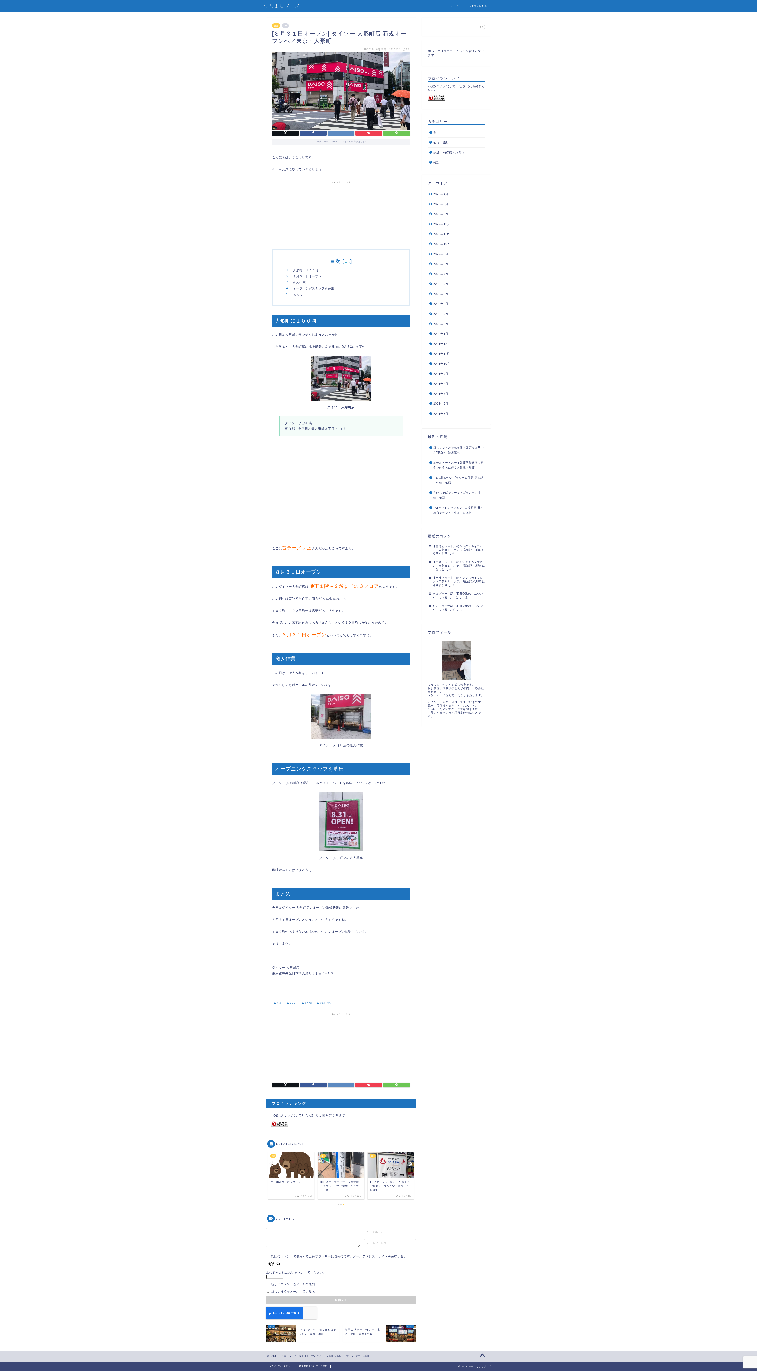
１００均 (308, 1003)
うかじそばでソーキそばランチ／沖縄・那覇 (457, 495)
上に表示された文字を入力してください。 (296, 1272)
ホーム (454, 6)
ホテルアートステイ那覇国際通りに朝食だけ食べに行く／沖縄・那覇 (458, 465)
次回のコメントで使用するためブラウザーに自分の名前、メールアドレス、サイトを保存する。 (339, 1256)
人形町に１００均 (305, 270)
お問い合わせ (478, 6)
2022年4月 (440, 303)
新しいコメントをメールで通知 (293, 1284)
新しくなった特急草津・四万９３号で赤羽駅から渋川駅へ (458, 450)
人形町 (279, 1003)
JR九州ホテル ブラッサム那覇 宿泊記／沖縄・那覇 (458, 480)
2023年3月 (440, 204)
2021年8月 (440, 383)
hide (347, 261)
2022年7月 (440, 274)
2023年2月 (440, 214)
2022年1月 (440, 333)
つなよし (439, 569)
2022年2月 (440, 324)
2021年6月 (440, 403)
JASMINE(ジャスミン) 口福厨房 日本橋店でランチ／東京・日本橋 (458, 510)
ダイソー (293, 1003)
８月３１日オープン (307, 276)
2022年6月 (440, 283)
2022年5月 (440, 294)
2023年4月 (440, 194)
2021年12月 (441, 343)
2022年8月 (440, 264)
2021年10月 (441, 363)
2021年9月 (440, 373)
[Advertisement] (341, 213)
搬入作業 (299, 282)
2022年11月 (441, 234)
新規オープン (325, 1003)
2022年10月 (441, 244)
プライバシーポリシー (281, 1366)
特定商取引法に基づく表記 (313, 1366)
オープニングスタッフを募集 (313, 288)
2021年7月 (440, 393)
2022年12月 (441, 224)
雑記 (276, 25)
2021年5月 (440, 413)
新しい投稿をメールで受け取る (293, 1291)
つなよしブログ (282, 5)
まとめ (298, 294)
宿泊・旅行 (441, 142)
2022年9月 (440, 254)
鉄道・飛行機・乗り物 (449, 152)
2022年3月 (440, 313)
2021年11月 (441, 353)
